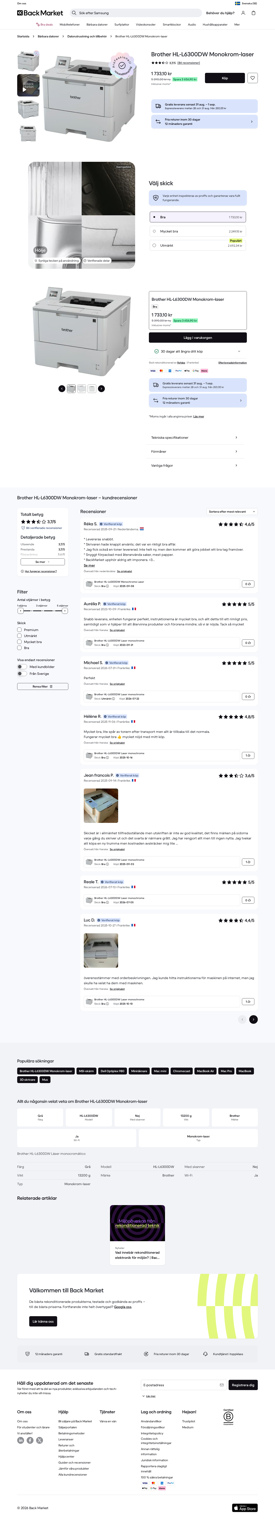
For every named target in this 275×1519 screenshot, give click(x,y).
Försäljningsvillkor (153, 1427)
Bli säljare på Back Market (75, 1421)
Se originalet (124, 571)
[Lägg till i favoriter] (253, 78)
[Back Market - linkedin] (20, 1440)
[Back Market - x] (39, 1440)
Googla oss (122, 1307)
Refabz (181, 362)
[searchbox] (139, 13)
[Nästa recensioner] (253, 1019)
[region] (137, 1236)
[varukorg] (253, 13)
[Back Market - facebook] (30, 1440)
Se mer (89, 565)
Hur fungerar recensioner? (41, 571)
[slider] (21, 611)
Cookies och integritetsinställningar (156, 1441)
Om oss (22, 1421)
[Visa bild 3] (92, 388)
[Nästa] (101, 388)
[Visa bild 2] (81, 388)
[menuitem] (70, 24)
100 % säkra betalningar (157, 1477)
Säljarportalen (67, 1427)
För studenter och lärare (33, 1427)
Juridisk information (154, 1460)
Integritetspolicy (152, 1433)
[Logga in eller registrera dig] (243, 13)
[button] (122, 65)
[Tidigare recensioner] (242, 1019)
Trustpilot (188, 1421)
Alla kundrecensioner (72, 1474)
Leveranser (65, 1439)
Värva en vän (108, 1421)
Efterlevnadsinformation (232, 362)
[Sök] (74, 12)
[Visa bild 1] (71, 388)
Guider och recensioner (74, 1462)
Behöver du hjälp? (220, 13)
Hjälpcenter (66, 1456)
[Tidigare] (61, 388)
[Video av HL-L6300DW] (28, 85)
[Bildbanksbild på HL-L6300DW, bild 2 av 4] (28, 109)
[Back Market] (40, 12)
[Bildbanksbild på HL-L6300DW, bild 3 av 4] (28, 133)
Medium (188, 1427)
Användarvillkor (151, 1421)
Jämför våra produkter (73, 1468)
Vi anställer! (24, 1433)
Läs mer (198, 416)
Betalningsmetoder (71, 1433)
